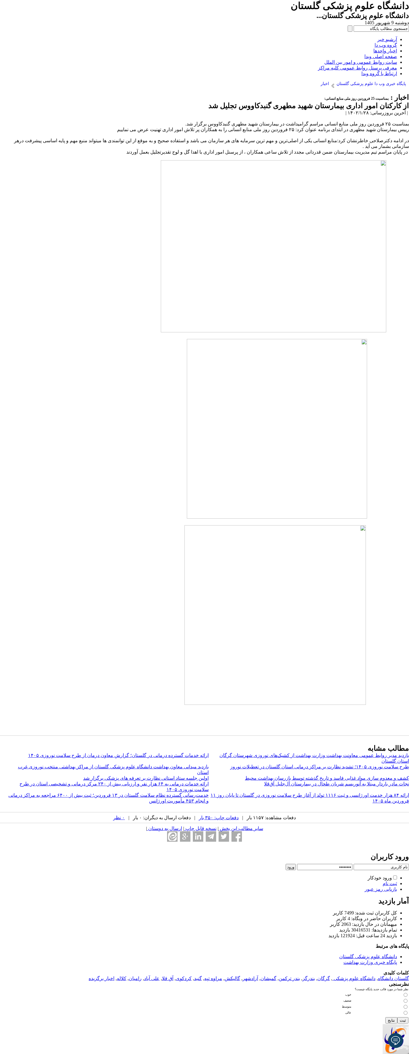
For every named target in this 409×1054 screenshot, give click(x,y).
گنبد (198, 978)
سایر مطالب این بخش (241, 828)
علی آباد (152, 978)
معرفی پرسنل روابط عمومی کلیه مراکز (357, 67)
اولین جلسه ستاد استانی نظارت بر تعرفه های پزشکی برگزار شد (146, 778)
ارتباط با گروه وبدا (379, 73)
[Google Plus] (185, 836)
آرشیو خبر (387, 39)
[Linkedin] (198, 836)
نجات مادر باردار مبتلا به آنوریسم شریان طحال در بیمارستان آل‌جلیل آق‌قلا (336, 783)
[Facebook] (236, 836)
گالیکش (232, 978)
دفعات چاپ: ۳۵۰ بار (219, 817)
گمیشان (268, 978)
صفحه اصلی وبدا (380, 56)
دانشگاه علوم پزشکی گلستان (368, 956)
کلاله (121, 978)
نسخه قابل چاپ (200, 828)
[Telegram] (211, 836)
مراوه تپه (213, 978)
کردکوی (184, 978)
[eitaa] (172, 836)
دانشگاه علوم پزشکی (353, 978)
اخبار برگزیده (101, 978)
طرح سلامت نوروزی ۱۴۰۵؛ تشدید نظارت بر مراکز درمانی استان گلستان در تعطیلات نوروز (319, 766)
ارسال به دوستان (164, 828)
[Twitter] (224, 836)
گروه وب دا (386, 45)
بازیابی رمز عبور (381, 889)
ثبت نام (390, 883)
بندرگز (308, 978)
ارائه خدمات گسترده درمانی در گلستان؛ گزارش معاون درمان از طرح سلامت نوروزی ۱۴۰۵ (118, 755)
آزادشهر (250, 978)
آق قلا (167, 978)
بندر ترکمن (289, 978)
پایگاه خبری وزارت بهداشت (370, 962)
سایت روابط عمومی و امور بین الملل (360, 62)
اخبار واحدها (385, 50)
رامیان (135, 978)
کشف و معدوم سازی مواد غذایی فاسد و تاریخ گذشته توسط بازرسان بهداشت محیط (327, 778)
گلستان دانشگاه (393, 978)
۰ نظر (119, 817)
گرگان (323, 978)
